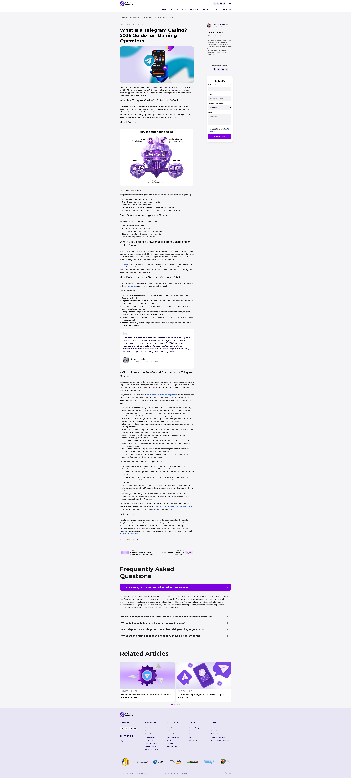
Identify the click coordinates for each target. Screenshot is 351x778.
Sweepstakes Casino (151, 749)
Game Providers (172, 746)
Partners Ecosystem (195, 728)
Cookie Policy (215, 734)
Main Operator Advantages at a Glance (219, 40)
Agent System (149, 740)
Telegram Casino (150, 746)
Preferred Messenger (215, 103)
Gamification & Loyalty (174, 737)
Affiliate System (150, 737)
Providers (192, 731)
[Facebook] (217, 3)
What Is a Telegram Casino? (216, 35)
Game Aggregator (151, 743)
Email (210, 94)
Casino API (170, 728)
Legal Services (171, 734)
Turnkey (169, 731)
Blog (190, 737)
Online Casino (149, 728)
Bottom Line (211, 54)
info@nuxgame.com (126, 741)
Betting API (170, 740)
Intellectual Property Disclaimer (221, 740)
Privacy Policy (215, 731)
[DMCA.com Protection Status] (192, 762)
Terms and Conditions (218, 728)
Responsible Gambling (218, 737)
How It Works (212, 38)
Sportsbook (148, 731)
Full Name (212, 85)
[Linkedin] (224, 3)
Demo (216, 9)
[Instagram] (214, 3)
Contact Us (226, 9)
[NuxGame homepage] (126, 5)
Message (211, 112)
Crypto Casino (149, 734)
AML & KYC (170, 743)
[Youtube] (221, 3)
